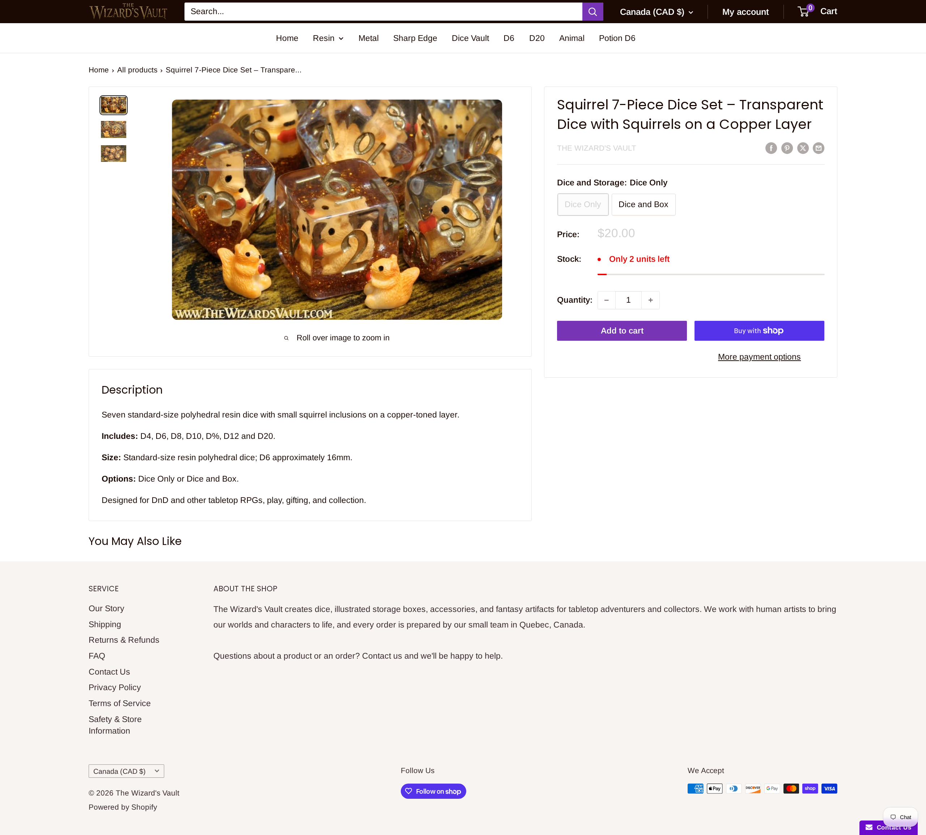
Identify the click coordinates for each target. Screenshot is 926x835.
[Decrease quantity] (606, 300)
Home (287, 38)
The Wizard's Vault (596, 148)
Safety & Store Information (115, 724)
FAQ (97, 655)
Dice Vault (470, 38)
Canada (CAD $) (119, 771)
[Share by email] (818, 147)
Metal (368, 38)
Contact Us (109, 671)
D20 (537, 38)
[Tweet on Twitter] (803, 147)
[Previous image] (170, 223)
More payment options (759, 356)
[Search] (592, 12)
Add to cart (622, 330)
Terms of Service (120, 703)
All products (137, 70)
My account (745, 11)
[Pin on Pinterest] (787, 147)
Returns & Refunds (124, 640)
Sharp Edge (415, 38)
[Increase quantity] (650, 300)
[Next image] (504, 223)
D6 (509, 38)
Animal (572, 38)
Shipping (105, 624)
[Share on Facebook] (771, 147)
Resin (324, 38)
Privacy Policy (115, 687)
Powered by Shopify (123, 807)
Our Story (106, 608)
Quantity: (574, 300)
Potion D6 (617, 38)
